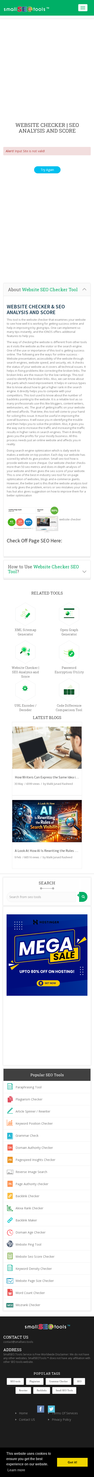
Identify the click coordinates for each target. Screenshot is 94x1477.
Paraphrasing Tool (29, 1087)
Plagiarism (35, 1381)
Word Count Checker (30, 1293)
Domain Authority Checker (34, 1148)
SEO (79, 1381)
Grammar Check (27, 1135)
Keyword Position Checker (34, 1123)
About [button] (43, 289)
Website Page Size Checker (35, 1281)
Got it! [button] (72, 1462)
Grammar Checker (58, 1381)
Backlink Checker (27, 1196)
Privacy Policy (61, 1419)
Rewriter (23, 1390)
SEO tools (15, 1381)
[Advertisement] (47, 71)
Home (23, 1413)
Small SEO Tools (64, 1390)
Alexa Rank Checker (29, 1208)
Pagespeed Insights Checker (35, 1160)
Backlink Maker (26, 1220)
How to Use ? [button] (43, 569)
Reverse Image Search (31, 1172)
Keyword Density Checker (34, 1269)
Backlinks (42, 1390)
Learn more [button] (16, 1470)
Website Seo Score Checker (35, 1256)
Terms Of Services (65, 1413)
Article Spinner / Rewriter (33, 1111)
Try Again (47, 170)
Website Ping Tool (28, 1244)
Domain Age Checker (30, 1232)
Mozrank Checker (28, 1305)
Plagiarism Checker (29, 1099)
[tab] (47, 289)
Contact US (27, 1419)
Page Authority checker (32, 1184)
